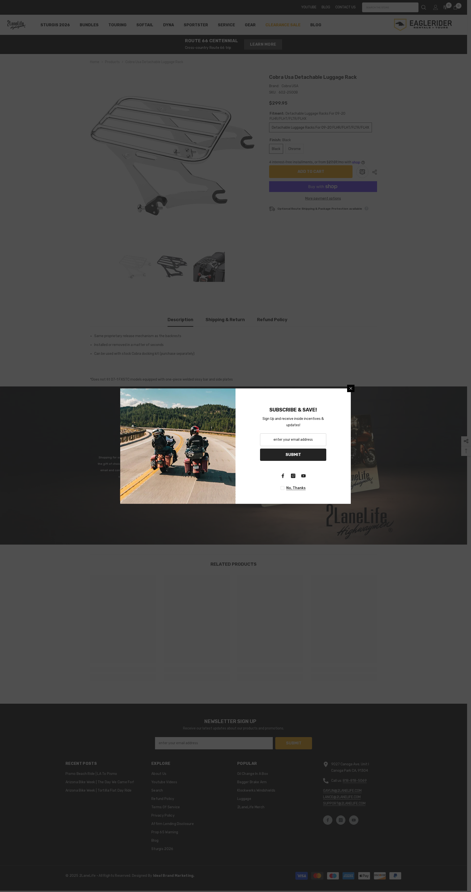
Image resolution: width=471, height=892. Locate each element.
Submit (293, 454)
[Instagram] (293, 476)
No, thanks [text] (296, 488)
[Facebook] (283, 476)
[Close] (350, 388)
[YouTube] (303, 476)
